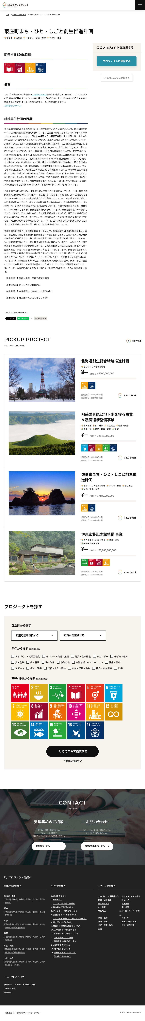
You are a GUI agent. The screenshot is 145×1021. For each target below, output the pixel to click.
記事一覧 (8, 992)
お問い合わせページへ (95, 845)
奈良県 (42, 936)
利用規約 (18, 1013)
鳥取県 (7, 949)
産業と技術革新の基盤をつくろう (67, 926)
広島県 (28, 949)
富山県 (14, 924)
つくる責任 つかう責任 (63, 937)
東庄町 (19, 37)
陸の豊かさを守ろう (62, 956)
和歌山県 (8, 940)
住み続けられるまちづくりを (66, 933)
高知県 (22, 952)
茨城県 (7, 911)
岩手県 (21, 899)
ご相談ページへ (43, 845)
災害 (100, 928)
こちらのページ (39, 94)
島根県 (14, 949)
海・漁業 (125, 907)
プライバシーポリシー (32, 1013)
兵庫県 (35, 936)
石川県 (21, 924)
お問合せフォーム (12, 105)
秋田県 (35, 899)
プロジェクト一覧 (19, 14)
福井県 (28, 924)
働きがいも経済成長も (62, 922)
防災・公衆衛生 (104, 899)
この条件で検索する (74, 751)
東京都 (42, 911)
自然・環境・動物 (105, 925)
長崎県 (21, 961)
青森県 (14, 899)
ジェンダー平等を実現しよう (65, 911)
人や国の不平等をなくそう (65, 929)
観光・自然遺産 (128, 925)
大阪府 (28, 936)
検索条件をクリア (74, 760)
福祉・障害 (102, 921)
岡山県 (21, 949)
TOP (7, 14)
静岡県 (15, 927)
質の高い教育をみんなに (63, 907)
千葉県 (9, 37)
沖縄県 (17, 964)
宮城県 (28, 899)
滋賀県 (14, 936)
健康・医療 (102, 917)
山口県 (35, 949)
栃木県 (14, 911)
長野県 (42, 924)
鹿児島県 (8, 964)
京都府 (21, 936)
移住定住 (102, 910)
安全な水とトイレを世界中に (65, 914)
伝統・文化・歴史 (129, 921)
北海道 (7, 899)
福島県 (8, 902)
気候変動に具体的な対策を (65, 941)
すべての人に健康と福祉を (64, 903)
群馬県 (21, 911)
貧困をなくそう (59, 895)
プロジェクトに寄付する (117, 61)
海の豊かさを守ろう (62, 944)
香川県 (8, 952)
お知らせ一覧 (9, 988)
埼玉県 (28, 911)
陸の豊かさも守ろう (62, 948)
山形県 (42, 899)
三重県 (7, 936)
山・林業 (102, 907)
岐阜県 (8, 927)
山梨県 (35, 924)
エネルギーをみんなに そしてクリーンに (70, 918)
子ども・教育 (55, 37)
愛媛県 (15, 952)
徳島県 (42, 949)
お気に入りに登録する (118, 77)
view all (136, 340)
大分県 (35, 961)
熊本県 (28, 961)
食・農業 (125, 903)
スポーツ (125, 917)
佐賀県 (14, 961)
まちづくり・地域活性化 (108, 896)
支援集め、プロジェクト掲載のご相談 (20, 984)
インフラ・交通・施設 (36, 37)
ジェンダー (126, 899)
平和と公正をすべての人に (65, 952)
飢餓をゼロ (57, 899)
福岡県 (7, 961)
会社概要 (8, 1013)
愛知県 (22, 927)
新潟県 (7, 924)
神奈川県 (8, 915)
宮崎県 (42, 961)
